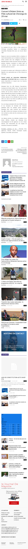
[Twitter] (5, 141)
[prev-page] (2, 408)
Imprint (2, 519)
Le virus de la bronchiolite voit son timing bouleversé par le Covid (7, 151)
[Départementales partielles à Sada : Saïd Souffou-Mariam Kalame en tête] (4, 474)
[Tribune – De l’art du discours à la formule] (4, 440)
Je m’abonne (16, 519)
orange (6, 8)
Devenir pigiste (17, 514)
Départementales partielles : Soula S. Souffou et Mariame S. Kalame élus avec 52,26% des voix (18, 456)
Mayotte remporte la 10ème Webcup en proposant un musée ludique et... (13, 219)
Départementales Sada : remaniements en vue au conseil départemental (17, 447)
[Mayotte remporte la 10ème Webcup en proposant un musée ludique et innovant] (14, 210)
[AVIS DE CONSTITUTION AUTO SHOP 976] (14, 366)
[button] (23, 1)
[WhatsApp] (12, 141)
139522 (25, 242)
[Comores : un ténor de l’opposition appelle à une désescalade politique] (4, 465)
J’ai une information (17, 512)
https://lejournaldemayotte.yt (17, 161)
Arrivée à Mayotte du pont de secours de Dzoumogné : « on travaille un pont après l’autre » (17, 185)
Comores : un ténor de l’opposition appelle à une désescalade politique (15, 465)
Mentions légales (4, 514)
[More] (19, 23)
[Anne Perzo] (2, 20)
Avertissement (4, 521)
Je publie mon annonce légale (20, 518)
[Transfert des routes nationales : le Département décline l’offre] (14, 294)
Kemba (2, 327)
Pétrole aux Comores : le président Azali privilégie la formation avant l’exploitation (14, 324)
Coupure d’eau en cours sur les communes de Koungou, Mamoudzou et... (17, 390)
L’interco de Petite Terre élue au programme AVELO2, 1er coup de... (12, 282)
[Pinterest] (9, 141)
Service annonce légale (6, 380)
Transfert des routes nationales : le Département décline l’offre (12, 303)
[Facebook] (2, 141)
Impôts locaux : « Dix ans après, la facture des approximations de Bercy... (13, 239)
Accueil (2, 5)
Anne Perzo (6, 19)
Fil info (6, 5)
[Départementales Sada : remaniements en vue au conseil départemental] (4, 447)
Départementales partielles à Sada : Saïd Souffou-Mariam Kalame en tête (16, 474)
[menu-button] (26, 1)
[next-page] (4, 408)
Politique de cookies (5, 512)
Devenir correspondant (18, 516)
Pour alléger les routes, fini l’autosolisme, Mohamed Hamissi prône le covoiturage (13, 261)
